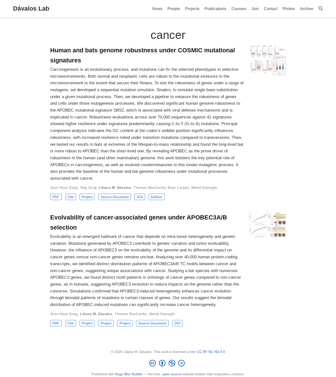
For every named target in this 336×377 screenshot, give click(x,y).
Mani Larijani (178, 187)
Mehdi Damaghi (204, 187)
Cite (70, 197)
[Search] (321, 9)
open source (172, 374)
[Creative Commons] (168, 363)
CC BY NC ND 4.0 (211, 352)
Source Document (115, 197)
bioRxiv (156, 197)
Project (87, 197)
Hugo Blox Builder (129, 374)
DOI (140, 197)
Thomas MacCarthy (150, 187)
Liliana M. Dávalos (115, 187)
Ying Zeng (88, 187)
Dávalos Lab (31, 8)
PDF (55, 197)
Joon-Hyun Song (64, 187)
